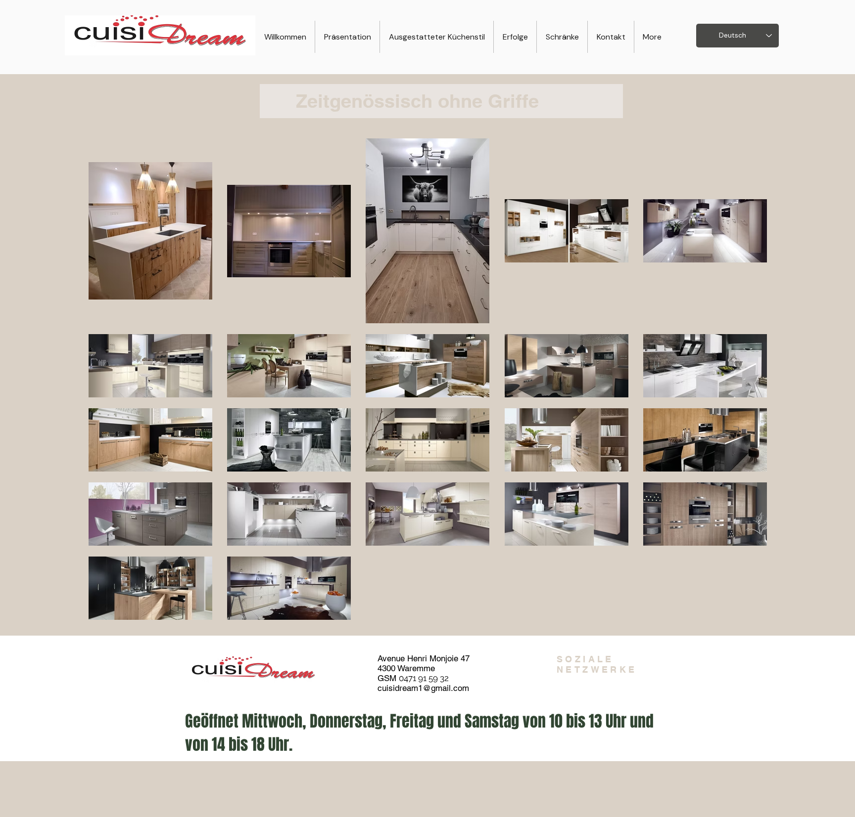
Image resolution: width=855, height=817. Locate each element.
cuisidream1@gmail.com (423, 688)
